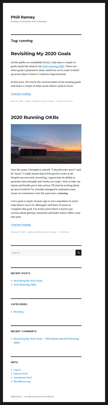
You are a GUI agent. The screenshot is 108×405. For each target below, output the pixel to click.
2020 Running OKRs (35, 117)
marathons (36, 101)
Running (18, 311)
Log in (17, 369)
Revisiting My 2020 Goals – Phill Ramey (36, 338)
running (50, 101)
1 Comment (63, 232)
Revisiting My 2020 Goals (41, 53)
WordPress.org (22, 381)
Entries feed (20, 373)
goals (27, 101)
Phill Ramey (23, 17)
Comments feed (22, 377)
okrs (44, 101)
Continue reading (21, 93)
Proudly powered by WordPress (39, 396)
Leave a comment (64, 101)
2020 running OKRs (53, 66)
